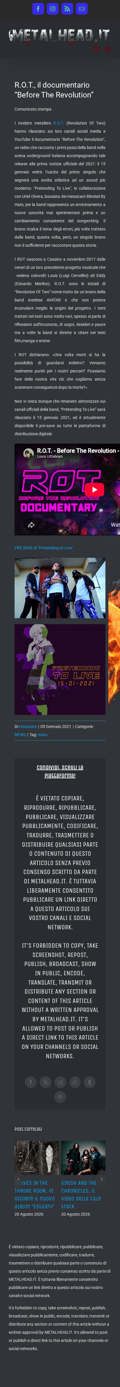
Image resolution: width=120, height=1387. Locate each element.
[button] (18, 1179)
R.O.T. (58, 123)
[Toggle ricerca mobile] (96, 49)
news (42, 734)
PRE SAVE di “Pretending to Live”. (44, 548)
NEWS (20, 734)
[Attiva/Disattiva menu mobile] (108, 49)
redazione (28, 726)
